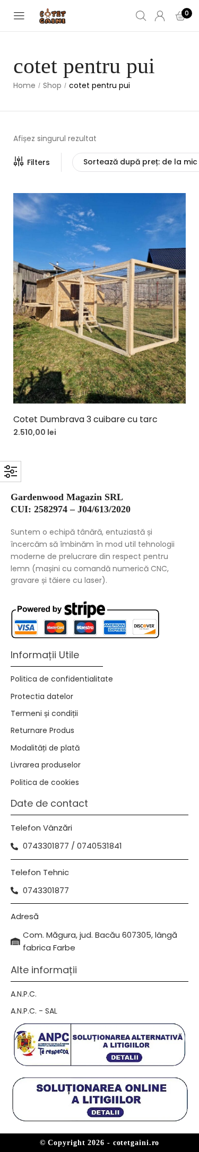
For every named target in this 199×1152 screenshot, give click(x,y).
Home (24, 86)
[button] (99, 302)
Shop (52, 86)
